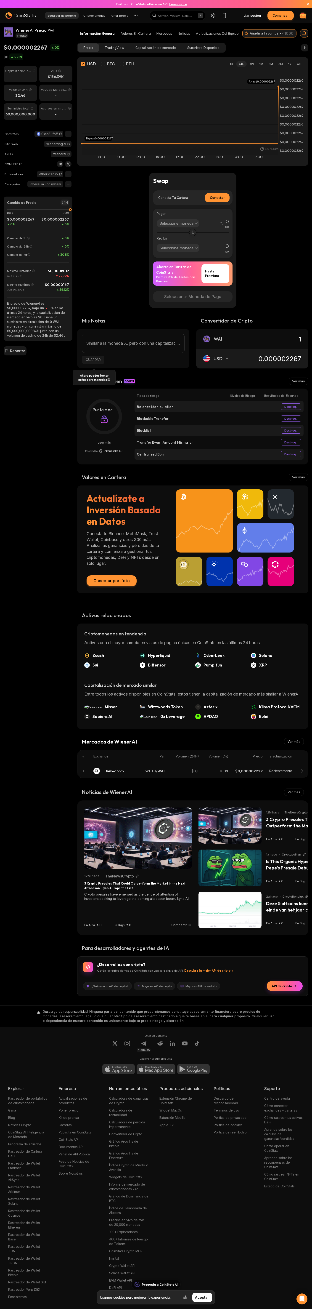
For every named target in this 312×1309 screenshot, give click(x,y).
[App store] (118, 1069)
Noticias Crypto (19, 1125)
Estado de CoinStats (279, 1186)
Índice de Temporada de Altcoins (128, 1210)
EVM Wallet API (120, 1280)
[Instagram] (127, 1046)
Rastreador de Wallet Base (24, 1237)
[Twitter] (68, 164)
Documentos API (71, 1147)
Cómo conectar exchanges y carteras (280, 1108)
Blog (11, 1118)
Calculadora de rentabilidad (120, 1112)
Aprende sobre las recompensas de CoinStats (278, 1162)
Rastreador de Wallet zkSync (24, 1177)
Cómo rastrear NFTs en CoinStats (281, 1176)
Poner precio (69, 1110)
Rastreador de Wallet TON (24, 1249)
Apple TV (166, 1125)
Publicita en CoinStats (75, 1132)
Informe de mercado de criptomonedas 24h (127, 1186)
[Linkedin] (172, 1046)
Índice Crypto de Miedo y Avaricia (128, 1167)
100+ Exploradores (123, 1232)
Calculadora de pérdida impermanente (127, 1124)
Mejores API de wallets (201, 986)
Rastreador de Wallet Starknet (24, 1165)
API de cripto (282, 986)
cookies (119, 1297)
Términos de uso (226, 1110)
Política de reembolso (230, 1132)
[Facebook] (197, 1046)
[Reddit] (160, 1046)
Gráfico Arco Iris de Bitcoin (123, 1143)
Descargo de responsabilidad (226, 1100)
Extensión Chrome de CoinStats (175, 1100)
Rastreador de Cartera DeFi (25, 1153)
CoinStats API (69, 1139)
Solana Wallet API (122, 1273)
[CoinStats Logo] (20, 15)
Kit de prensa (69, 1118)
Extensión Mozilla (172, 1118)
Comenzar (280, 15)
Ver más (298, 381)
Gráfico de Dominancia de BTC (128, 1198)
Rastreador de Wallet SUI (27, 1282)
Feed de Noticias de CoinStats (74, 1164)
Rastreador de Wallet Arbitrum (24, 1189)
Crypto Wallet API (122, 1266)
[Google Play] (193, 1069)
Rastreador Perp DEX (24, 1289)
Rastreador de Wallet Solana (24, 1201)
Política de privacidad (230, 1118)
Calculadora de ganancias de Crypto (128, 1100)
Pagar (161, 214)
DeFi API (115, 1288)
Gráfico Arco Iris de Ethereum (123, 1155)
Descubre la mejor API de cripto (207, 970)
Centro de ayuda (277, 1098)
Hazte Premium (212, 273)
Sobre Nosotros (71, 1173)
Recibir (162, 238)
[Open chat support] (301, 1298)
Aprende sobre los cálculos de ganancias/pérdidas (279, 1134)
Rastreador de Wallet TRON (24, 1260)
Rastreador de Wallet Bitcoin (24, 1272)
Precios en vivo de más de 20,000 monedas (127, 1222)
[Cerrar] (305, 4)
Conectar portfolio (111, 580)
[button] (60, 134)
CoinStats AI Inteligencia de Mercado (26, 1134)
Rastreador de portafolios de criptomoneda (27, 1100)
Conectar (217, 198)
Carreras (65, 1125)
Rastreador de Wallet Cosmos (24, 1213)
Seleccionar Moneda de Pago (192, 296)
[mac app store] (156, 1069)
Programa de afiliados (24, 1144)
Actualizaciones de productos (73, 1100)
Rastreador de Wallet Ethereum (24, 1225)
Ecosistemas (17, 1297)
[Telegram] (60, 164)
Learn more (178, 4)
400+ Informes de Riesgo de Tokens (128, 1241)
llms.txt (114, 1258)
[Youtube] (185, 1046)
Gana (12, 1110)
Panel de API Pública (74, 1154)
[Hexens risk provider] (104, 450)
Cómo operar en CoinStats (276, 1148)
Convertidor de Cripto (125, 1134)
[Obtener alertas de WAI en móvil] (304, 33)
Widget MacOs (170, 1110)
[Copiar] (60, 134)
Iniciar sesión (250, 15)
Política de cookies (228, 1125)
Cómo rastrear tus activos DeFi (283, 1120)
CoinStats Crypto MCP (126, 1251)
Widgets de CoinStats (125, 1177)
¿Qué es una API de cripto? (109, 986)
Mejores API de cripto (157, 986)
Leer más (104, 442)
